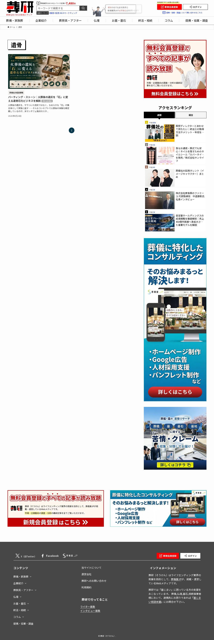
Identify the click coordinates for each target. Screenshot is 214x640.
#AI (61, 13)
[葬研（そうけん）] (19, 7)
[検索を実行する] (83, 8)
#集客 (51, 13)
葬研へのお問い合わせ (94, 581)
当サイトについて (91, 567)
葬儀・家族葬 (20, 576)
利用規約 (86, 587)
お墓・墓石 (19, 603)
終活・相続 (19, 610)
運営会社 (86, 574)
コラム (17, 617)
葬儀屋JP (176, 579)
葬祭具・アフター (23, 590)
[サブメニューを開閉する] (30, 576)
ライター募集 (87, 606)
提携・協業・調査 (23, 623)
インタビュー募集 (90, 611)
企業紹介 (18, 583)
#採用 (57, 13)
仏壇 (15, 597)
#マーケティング (70, 13)
